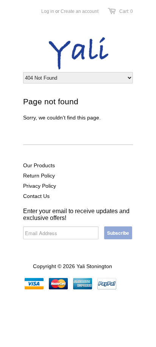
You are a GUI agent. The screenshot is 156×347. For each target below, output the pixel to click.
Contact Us (36, 196)
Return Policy (39, 176)
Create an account (79, 11)
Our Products (39, 165)
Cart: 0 (126, 11)
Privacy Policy (39, 186)
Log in (47, 11)
